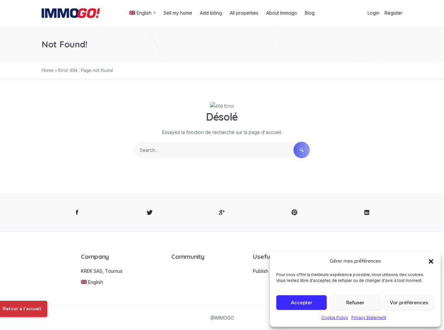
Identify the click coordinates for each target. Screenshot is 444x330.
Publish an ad (267, 271)
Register (393, 13)
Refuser (355, 302)
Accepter (301, 302)
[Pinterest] (294, 212)
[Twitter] (149, 212)
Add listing (211, 13)
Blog (310, 13)
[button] (431, 261)
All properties (244, 13)
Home (48, 70)
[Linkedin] (366, 212)
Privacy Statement (368, 317)
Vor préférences (409, 302)
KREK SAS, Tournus (102, 271)
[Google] (222, 212)
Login (373, 13)
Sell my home (177, 13)
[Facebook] (77, 212)
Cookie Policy (334, 317)
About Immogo (281, 13)
